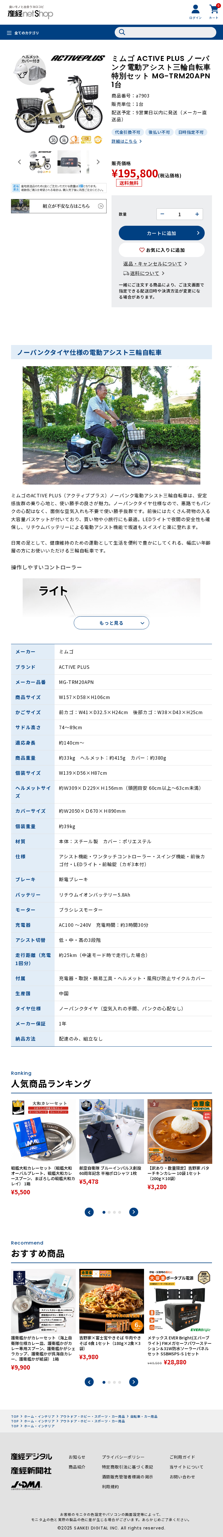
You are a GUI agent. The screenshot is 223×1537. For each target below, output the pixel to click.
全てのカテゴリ (27, 32)
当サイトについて (187, 1467)
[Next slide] (98, 162)
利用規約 (110, 1486)
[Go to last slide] (20, 162)
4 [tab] (119, 1212)
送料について (144, 273)
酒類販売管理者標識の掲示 (128, 1477)
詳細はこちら (124, 141)
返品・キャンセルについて (152, 263)
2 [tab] (109, 1212)
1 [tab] (103, 1212)
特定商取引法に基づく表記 (128, 1467)
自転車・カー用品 (144, 1416)
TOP (15, 1416)
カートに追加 (161, 233)
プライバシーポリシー (123, 1457)
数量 (123, 214)
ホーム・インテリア (39, 1416)
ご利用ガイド (182, 1457)
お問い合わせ (182, 1477)
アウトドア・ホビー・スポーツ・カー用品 (92, 1416)
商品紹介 (77, 1467)
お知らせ (77, 1457)
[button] (40, 162)
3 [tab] (114, 1212)
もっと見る (111, 622)
